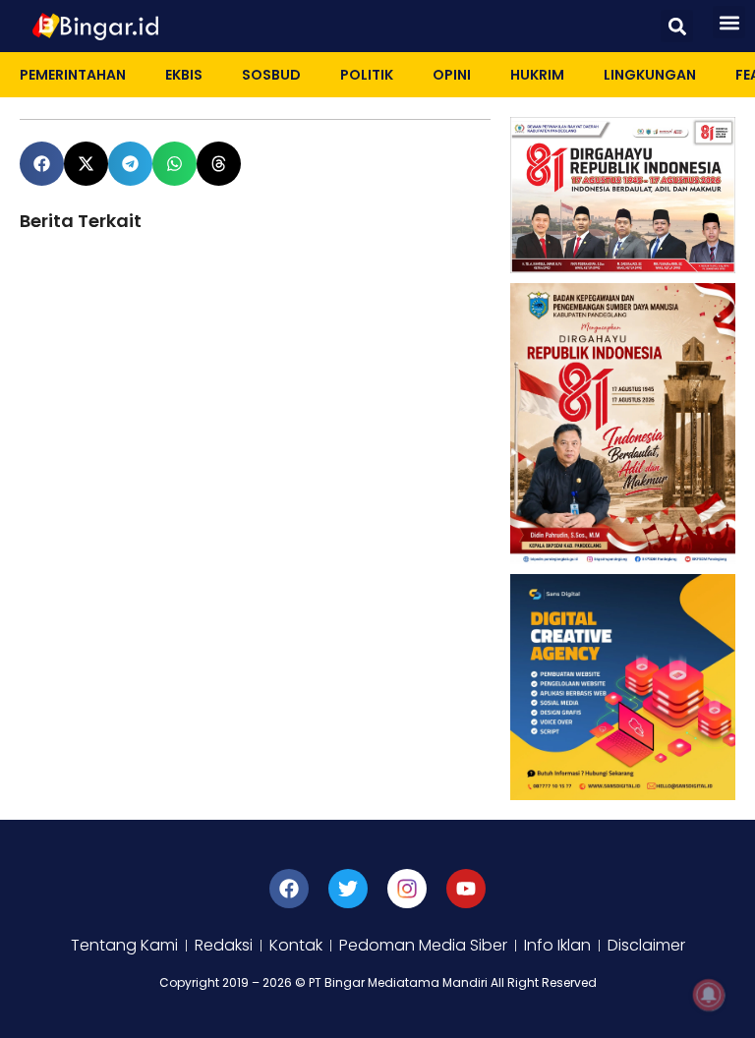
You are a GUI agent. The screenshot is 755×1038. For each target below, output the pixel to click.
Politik (366, 75)
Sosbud (271, 75)
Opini (452, 75)
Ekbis (184, 75)
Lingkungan (650, 75)
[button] (677, 26)
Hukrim (537, 75)
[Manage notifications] (709, 994)
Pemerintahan (73, 75)
